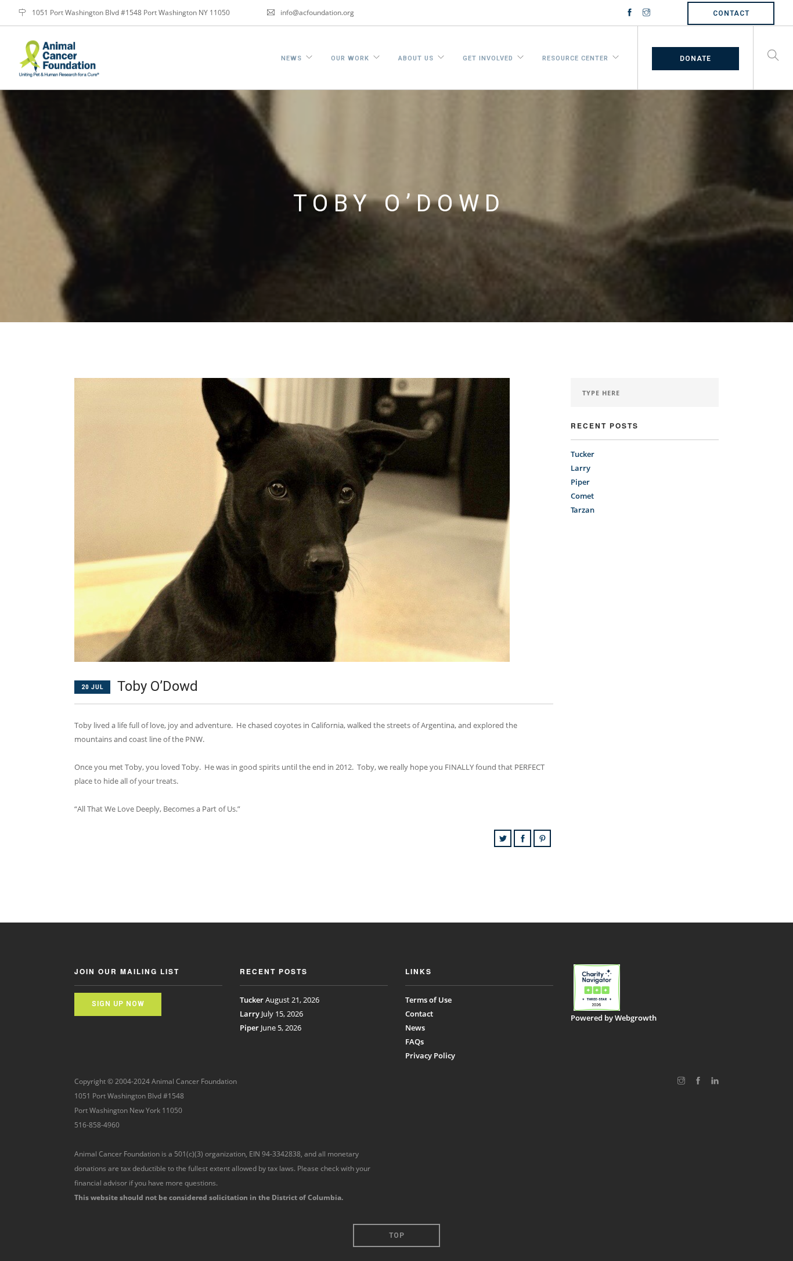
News (291, 57)
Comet (582, 496)
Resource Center (575, 57)
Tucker (582, 454)
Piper (580, 482)
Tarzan (582, 510)
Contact (731, 13)
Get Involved (488, 57)
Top (397, 1235)
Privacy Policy (430, 1055)
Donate (695, 59)
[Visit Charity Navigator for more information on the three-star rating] (597, 987)
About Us (416, 57)
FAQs (414, 1041)
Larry (580, 468)
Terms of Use (428, 1000)
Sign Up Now (118, 1004)
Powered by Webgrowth (614, 1018)
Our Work (350, 57)
